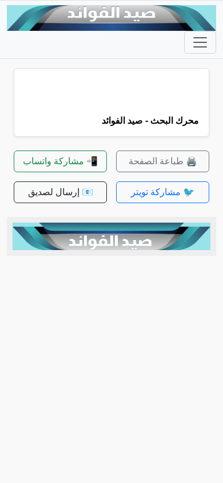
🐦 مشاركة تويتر (162, 192)
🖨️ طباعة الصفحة (163, 161)
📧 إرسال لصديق (60, 192)
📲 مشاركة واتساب (60, 161)
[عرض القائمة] (200, 42)
